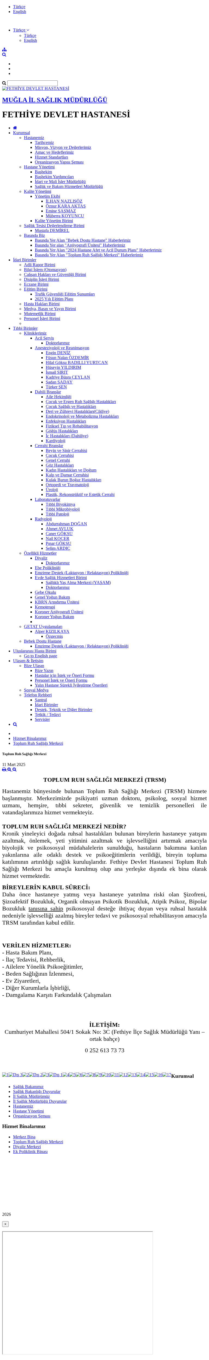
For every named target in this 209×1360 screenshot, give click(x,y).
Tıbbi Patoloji (57, 514)
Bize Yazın (44, 670)
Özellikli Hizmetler (40, 553)
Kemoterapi (45, 607)
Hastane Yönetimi (39, 167)
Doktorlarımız (58, 343)
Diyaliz (41, 558)
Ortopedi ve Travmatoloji (67, 484)
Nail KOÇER (57, 538)
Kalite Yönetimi (37, 191)
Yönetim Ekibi (47, 196)
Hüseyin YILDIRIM (63, 367)
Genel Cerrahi (58, 460)
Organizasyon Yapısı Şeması (59, 162)
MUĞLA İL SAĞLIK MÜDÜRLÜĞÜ (54, 99)
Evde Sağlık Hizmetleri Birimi (61, 577)
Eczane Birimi (36, 284)
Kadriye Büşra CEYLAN (68, 377)
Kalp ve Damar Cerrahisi (67, 475)
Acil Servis (44, 338)
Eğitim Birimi (35, 289)
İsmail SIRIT (57, 372)
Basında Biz (34, 235)
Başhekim (43, 171)
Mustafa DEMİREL (52, 230)
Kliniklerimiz (35, 333)
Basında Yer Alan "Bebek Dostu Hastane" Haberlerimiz (83, 240)
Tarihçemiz (44, 142)
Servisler (42, 719)
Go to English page (40, 656)
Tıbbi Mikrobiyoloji (63, 509)
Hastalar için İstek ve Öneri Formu (64, 675)
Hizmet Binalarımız (30, 738)
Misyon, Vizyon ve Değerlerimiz (63, 147)
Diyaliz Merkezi (27, 1146)
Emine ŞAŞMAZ (61, 211)
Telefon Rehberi (38, 695)
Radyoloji (43, 519)
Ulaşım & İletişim (28, 660)
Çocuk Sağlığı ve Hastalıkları (71, 406)
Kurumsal (21, 132)
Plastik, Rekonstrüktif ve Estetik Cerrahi (80, 494)
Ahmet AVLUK (59, 528)
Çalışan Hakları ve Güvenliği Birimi (55, 274)
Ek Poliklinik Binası (30, 1151)
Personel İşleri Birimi (42, 318)
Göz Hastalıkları (60, 465)
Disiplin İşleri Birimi (41, 279)
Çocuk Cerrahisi (60, 455)
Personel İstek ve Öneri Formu (61, 680)
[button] (21, 30)
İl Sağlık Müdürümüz (31, 1096)
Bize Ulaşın (34, 665)
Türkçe (19, 6)
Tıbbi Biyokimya (60, 504)
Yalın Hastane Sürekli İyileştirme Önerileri (71, 685)
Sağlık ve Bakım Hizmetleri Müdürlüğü (69, 186)
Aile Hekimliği (58, 396)
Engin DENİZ (58, 352)
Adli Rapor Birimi (39, 264)
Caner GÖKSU (59, 533)
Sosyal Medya (36, 690)
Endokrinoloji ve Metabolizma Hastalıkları (82, 416)
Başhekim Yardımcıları (54, 176)
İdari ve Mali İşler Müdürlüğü (60, 181)
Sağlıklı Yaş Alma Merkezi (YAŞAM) (78, 582)
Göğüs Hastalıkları (62, 431)
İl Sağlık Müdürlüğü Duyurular (40, 1101)
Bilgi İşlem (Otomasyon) (45, 269)
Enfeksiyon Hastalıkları (66, 421)
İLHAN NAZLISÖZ (64, 201)
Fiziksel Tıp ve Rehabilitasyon (72, 426)
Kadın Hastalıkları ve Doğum (71, 470)
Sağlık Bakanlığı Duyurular (36, 1091)
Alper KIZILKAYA (52, 631)
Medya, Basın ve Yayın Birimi (50, 308)
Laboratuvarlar (47, 499)
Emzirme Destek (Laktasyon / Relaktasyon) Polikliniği (81, 572)
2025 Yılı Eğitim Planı (54, 299)
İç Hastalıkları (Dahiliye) (67, 436)
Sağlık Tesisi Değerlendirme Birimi (54, 225)
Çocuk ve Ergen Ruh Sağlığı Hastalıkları (81, 401)
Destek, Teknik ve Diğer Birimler (63, 709)
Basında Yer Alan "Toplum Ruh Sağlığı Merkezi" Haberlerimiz (89, 255)
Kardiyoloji (55, 440)
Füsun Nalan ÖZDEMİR (67, 357)
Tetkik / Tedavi (48, 714)
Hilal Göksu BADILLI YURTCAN (77, 362)
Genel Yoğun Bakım (52, 597)
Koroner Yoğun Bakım (54, 616)
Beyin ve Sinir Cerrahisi (66, 450)
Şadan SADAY (59, 382)
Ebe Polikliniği (47, 568)
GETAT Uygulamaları (43, 626)
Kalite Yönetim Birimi (54, 220)
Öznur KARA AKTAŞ (66, 206)
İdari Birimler (24, 259)
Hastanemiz (34, 137)
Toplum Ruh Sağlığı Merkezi (38, 743)
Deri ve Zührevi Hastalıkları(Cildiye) (77, 411)
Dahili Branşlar (48, 392)
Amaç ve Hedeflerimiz (54, 152)
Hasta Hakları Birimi (42, 303)
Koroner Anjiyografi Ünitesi (59, 612)
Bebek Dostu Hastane (43, 641)
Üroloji (52, 489)
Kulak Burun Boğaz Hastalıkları (73, 480)
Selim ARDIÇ (58, 548)
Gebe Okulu (45, 592)
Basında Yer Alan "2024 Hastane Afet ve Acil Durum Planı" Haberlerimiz (98, 250)
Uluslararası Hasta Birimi (34, 651)
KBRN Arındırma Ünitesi (57, 602)
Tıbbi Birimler (25, 328)
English (19, 11)
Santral (41, 700)
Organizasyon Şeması (31, 1116)
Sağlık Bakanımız (28, 1086)
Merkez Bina (24, 1137)
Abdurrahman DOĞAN (66, 524)
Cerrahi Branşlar (49, 445)
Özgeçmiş (54, 636)
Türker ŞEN (56, 387)
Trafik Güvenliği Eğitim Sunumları (65, 294)
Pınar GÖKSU (58, 543)
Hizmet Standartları (51, 157)
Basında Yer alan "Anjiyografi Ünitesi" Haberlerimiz (80, 245)
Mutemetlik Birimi (40, 313)
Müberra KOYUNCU (65, 215)
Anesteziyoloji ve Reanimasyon (62, 348)
